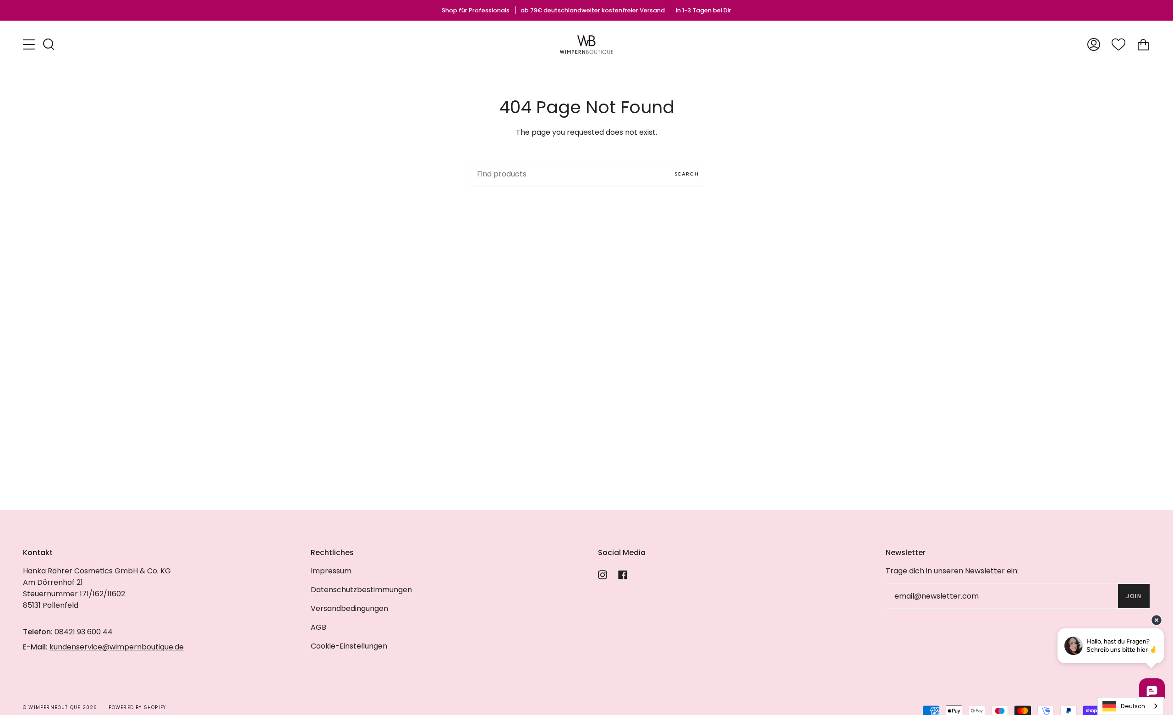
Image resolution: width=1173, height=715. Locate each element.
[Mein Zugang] (1094, 45)
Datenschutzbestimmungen (361, 589)
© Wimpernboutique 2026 (60, 707)
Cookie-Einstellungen (349, 646)
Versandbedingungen (349, 608)
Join (1133, 596)
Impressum (331, 571)
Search (686, 173)
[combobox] (1130, 706)
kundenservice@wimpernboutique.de (116, 647)
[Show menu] (30, 44)
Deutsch (1133, 706)
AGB (318, 627)
